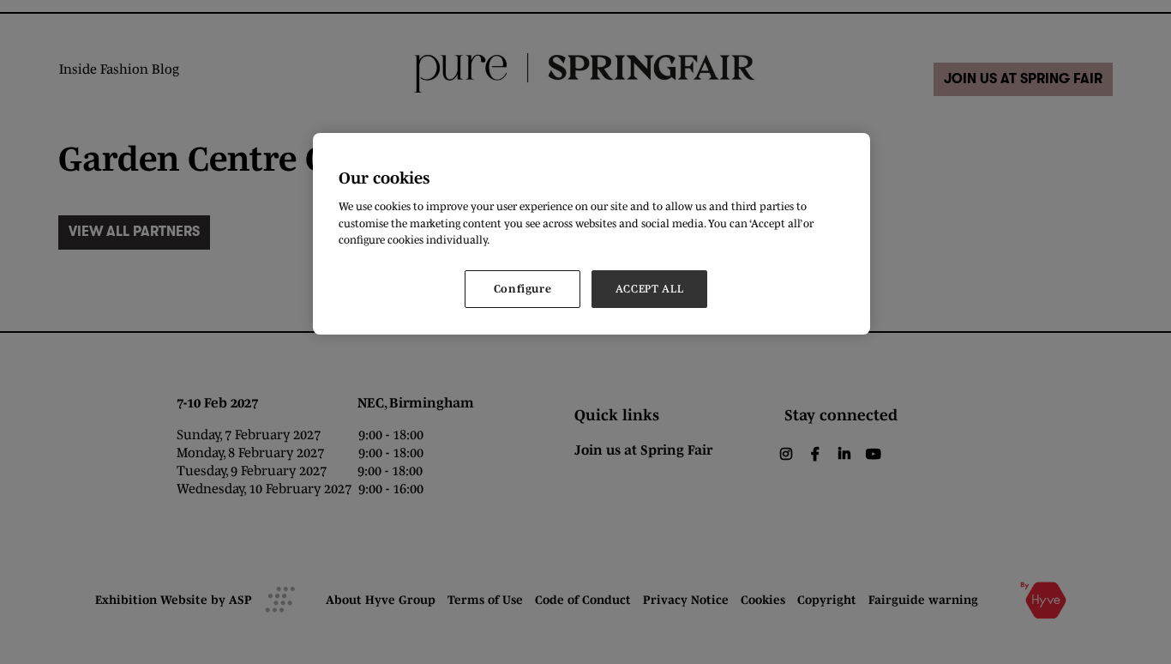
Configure (523, 288)
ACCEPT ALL (650, 288)
